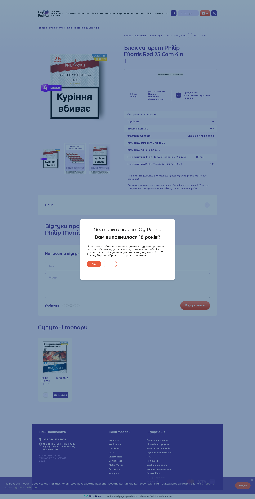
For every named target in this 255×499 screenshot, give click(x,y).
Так (94, 264)
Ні (110, 264)
